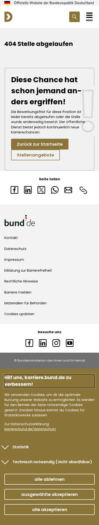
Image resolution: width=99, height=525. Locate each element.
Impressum (14, 259)
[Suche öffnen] (74, 17)
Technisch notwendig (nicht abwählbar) (52, 462)
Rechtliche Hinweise (21, 281)
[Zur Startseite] (8, 17)
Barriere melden (17, 292)
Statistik (20, 447)
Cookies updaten (19, 314)
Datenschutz (15, 248)
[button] (49, 479)
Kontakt (11, 237)
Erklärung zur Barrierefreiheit (28, 270)
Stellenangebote (35, 155)
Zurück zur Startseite (40, 144)
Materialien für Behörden (25, 303)
